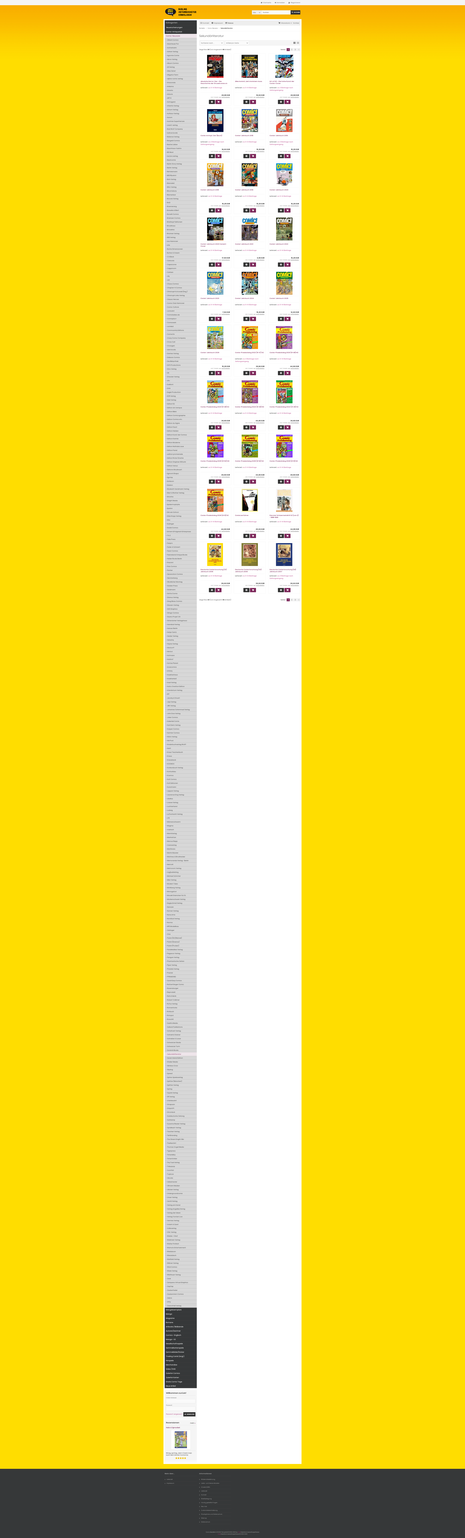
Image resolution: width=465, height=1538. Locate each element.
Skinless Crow (172, 1066)
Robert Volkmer (173, 1000)
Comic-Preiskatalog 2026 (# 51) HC (284, 461)
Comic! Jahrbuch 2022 (279, 244)
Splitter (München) (174, 1081)
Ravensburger (172, 988)
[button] (257, 12)
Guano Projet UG (173, 617)
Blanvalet (171, 183)
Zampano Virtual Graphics (177, 1282)
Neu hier (204, 1506)
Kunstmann (171, 787)
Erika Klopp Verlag (174, 516)
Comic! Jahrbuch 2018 (210, 190)
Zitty (169, 1302)
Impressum (218, 23)
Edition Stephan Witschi (176, 462)
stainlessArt (172, 1100)
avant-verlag (172, 125)
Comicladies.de (173, 315)
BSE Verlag (171, 237)
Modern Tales (172, 884)
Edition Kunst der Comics (177, 435)
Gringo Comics (173, 613)
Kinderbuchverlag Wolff (176, 744)
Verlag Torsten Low (174, 1217)
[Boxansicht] (294, 43)
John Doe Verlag (173, 713)
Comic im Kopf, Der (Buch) (211, 135)
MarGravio (171, 849)
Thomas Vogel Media (175, 1147)
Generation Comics (175, 574)
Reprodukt (171, 992)
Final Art (170, 562)
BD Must (170, 152)
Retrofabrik (171, 996)
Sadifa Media (172, 1023)
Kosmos (170, 775)
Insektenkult (172, 678)
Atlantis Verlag (173, 106)
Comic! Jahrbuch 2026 (210, 352)
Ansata (170, 90)
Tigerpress (171, 1151)
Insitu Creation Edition (176, 686)
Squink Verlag (172, 1093)
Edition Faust (172, 427)
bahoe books (172, 133)
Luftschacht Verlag (174, 814)
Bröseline (170, 229)
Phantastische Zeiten (175, 961)
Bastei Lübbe (172, 144)
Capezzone (171, 264)
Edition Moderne (173, 442)
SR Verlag (171, 1097)
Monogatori (172, 891)
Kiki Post (170, 740)
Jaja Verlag (171, 702)
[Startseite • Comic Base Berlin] (181, 12)
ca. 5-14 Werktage (215, 88)
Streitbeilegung (206, 1499)
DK (168, 373)
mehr (192, 1423)
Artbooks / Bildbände (174, 1326)
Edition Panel (172, 450)
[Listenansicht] (298, 43)
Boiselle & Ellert (173, 210)
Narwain (170, 907)
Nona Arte (171, 915)
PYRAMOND (171, 977)
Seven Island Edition (175, 1058)
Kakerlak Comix (173, 721)
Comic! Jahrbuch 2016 (279, 135)
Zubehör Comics (173, 1373)
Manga (169, 1314)
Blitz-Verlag (171, 187)
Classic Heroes (173, 299)
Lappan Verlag (173, 791)
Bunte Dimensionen (175, 249)
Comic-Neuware (173, 36)
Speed (169, 1073)
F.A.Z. (169, 535)
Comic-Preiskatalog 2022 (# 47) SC (249, 352)
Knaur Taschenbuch (175, 752)
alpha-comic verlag (175, 79)
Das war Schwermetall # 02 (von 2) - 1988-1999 (284, 516)
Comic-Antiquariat (174, 31)
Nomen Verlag (173, 911)
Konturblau (171, 771)
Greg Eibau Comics (174, 601)
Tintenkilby (171, 1155)
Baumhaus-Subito (174, 148)
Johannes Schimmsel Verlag (178, 709)
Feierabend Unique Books (177, 555)
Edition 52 (171, 404)
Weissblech (171, 1255)
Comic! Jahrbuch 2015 (244, 135)
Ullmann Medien (173, 1186)
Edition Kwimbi (172, 439)
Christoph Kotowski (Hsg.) (177, 291)
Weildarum (171, 1251)
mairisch (170, 829)
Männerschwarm (174, 822)
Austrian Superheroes (176, 121)
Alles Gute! (171, 71)
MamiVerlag (172, 833)
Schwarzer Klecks (174, 1042)
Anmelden (189, 1414)
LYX (168, 818)
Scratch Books (172, 1050)
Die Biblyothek (172, 361)
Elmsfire (170, 497)
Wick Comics (172, 1267)
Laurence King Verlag (175, 795)
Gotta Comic (172, 593)
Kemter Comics (173, 733)
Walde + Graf (172, 1236)
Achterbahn (172, 48)
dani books (171, 349)
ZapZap (170, 1286)
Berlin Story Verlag (174, 164)
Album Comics (173, 63)
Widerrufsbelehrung (208, 1479)
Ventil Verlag (172, 1201)
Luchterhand (172, 806)
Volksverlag (171, 1228)
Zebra (169, 1298)
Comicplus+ (172, 319)
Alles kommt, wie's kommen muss (248, 81)
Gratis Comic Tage (174, 1382)
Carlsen (170, 272)
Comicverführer (242, 515)
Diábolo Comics (173, 357)
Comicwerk (171, 322)
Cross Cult (171, 342)
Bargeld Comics (173, 140)
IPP (168, 694)
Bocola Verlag (172, 199)
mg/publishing (172, 872)
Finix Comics (172, 566)
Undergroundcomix (175, 1193)
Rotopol (170, 1015)
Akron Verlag (172, 59)
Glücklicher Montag (174, 582)
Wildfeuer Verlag (174, 1275)
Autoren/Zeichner (173, 1331)
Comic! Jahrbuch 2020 (279, 190)
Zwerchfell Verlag (174, 1306)
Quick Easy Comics (174, 980)
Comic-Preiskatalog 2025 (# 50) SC (249, 461)
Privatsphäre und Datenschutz (211, 1514)
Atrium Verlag (172, 110)
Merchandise (171, 1365)
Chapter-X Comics (174, 288)
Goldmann (171, 589)
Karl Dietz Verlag (173, 725)
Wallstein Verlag (173, 1240)
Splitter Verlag (173, 1085)
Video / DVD (171, 1369)
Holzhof (170, 659)
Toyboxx (170, 1174)
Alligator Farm (172, 75)
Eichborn (170, 481)
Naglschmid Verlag (174, 903)
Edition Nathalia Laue (175, 446)
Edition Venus (172, 466)
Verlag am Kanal (173, 1205)
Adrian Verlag (172, 51)
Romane (169, 1322)
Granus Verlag (172, 597)
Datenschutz (205, 1522)
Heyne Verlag (172, 644)
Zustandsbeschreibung (209, 1510)
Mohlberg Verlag (173, 888)
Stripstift (170, 1108)
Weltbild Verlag (173, 1259)
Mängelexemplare (174, 1310)
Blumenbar (171, 195)
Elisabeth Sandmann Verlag (178, 489)
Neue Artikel (171, 1386)
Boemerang (172, 206)
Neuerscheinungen (174, 27)
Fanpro (170, 543)
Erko (168, 520)
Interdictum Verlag (174, 690)
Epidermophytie (173, 504)
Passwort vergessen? (174, 1414)
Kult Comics (172, 779)
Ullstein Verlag (173, 1189)
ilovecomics (172, 667)
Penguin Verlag (173, 957)
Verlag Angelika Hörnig (176, 1209)
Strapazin (171, 1104)
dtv (168, 380)
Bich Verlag (171, 179)
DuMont (170, 384)
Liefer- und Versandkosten (210, 1483)
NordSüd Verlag (173, 918)
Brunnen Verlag (173, 233)
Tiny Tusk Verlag (173, 1162)
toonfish (170, 1170)
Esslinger (170, 524)
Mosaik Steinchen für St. (176, 895)
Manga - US (171, 1339)
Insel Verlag (171, 682)
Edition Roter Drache (175, 458)
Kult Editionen (172, 783)
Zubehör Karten (172, 1377)
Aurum (169, 117)
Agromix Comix (173, 55)
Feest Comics (172, 551)
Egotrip (170, 477)
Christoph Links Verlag (176, 295)
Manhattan (171, 837)
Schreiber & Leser (174, 1038)
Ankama (170, 86)
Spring (169, 1089)
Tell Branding (172, 1135)
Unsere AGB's (205, 1487)
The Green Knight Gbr (175, 1139)
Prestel (170, 973)
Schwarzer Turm (173, 1046)
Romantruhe (172, 1008)
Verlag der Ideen (174, 1213)
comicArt (170, 311)
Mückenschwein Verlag (176, 899)
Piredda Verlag (173, 969)
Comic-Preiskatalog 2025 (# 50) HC (215, 461)
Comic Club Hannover (175, 303)
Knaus (169, 756)
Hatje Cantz (172, 632)
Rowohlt (170, 1019)
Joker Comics (172, 717)
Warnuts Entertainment (176, 1247)
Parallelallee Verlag (175, 949)
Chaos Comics (173, 284)
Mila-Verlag (171, 880)
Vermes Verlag (173, 1220)
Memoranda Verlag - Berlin (178, 860)
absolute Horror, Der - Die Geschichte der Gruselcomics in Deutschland (214, 83)
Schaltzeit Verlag (174, 1031)
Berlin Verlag (172, 168)
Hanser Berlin (172, 628)
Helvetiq (170, 640)
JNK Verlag (171, 706)
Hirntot (170, 651)
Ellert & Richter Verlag (175, 493)
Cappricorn (171, 268)
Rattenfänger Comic (175, 984)
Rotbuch (170, 1011)
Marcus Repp (172, 841)
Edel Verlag (171, 400)
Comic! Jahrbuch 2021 (244, 244)
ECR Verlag (171, 396)
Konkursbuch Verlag (175, 768)
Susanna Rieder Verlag (176, 1124)
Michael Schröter (174, 876)
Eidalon (170, 485)
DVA (168, 388)
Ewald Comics (172, 528)
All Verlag (171, 67)
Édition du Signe (173, 423)
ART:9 (169, 98)
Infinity (169, 671)
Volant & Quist (172, 1224)
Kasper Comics (173, 729)
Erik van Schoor (173, 512)
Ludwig (170, 810)
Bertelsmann (172, 171)
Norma (170, 922)
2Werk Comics (172, 40)
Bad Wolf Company (175, 129)
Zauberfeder (172, 1290)
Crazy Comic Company (176, 338)
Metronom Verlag (174, 868)
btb (168, 245)
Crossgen (171, 346)
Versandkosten (225, 97)
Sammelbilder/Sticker (175, 1352)
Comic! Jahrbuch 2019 (244, 190)
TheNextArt (171, 1143)
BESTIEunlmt (171, 175)
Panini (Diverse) (173, 942)
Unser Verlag (172, 1197)
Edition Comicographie (176, 415)
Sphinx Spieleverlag (175, 1077)
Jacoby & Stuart (173, 698)
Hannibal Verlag (173, 624)
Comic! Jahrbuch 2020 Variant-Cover (214, 245)
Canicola (170, 260)
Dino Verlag (171, 369)
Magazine (170, 1318)
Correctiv (171, 334)
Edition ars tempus (174, 408)
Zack (169, 1278)
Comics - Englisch (173, 1335)
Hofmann (171, 655)
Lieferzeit (170, 1479)
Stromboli (171, 1112)
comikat (170, 326)
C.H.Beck (170, 257)
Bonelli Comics (173, 214)
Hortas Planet (172, 663)
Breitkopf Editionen (174, 222)
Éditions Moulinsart (174, 469)
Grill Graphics (172, 609)
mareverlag (172, 845)
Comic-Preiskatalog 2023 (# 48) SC (215, 407)
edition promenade (175, 454)
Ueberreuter (172, 1182)
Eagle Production (174, 392)
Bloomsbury (172, 191)
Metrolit (170, 864)
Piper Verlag (172, 965)
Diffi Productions (174, 365)
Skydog (170, 1069)
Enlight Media (172, 500)
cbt (168, 280)
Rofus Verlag (172, 1004)
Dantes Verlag (173, 353)
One (168, 934)
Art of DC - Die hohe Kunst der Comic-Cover (282, 82)
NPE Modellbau (173, 926)
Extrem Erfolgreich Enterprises (179, 531)
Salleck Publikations (175, 1027)
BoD (168, 202)
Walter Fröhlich (173, 1244)
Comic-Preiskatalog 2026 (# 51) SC (215, 515)
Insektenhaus (172, 675)
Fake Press (171, 539)
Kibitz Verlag (172, 737)
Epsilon (170, 508)
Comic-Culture (173, 307)
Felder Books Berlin (174, 559)
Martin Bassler (172, 853)
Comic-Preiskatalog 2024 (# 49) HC (249, 407)
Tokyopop (171, 1166)
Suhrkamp (171, 1120)
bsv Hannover (172, 241)
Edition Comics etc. (174, 419)
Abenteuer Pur (173, 44)
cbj (168, 276)
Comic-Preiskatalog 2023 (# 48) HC (284, 352)
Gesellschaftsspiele (174, 1343)
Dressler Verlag (173, 377)
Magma (170, 826)
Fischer (170, 570)
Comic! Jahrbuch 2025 (279, 298)
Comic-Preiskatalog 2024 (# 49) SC (284, 407)
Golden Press (172, 586)
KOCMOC (170, 764)
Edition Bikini (172, 411)
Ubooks (170, 1178)
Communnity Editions (175, 330)
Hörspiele (170, 1360)
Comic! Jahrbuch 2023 (210, 298)
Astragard (171, 102)
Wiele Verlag (172, 1271)
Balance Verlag (173, 137)
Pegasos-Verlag (173, 953)
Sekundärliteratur (174, 1054)
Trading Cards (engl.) (175, 1356)
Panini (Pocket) (173, 946)
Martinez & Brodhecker (176, 857)
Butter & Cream (173, 253)
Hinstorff (170, 648)
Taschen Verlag (173, 1131)
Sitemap (204, 1518)
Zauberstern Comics (175, 1294)
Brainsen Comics (173, 218)
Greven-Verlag (173, 605)
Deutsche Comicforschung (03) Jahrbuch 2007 (283, 570)
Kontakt (206, 23)
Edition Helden (172, 431)
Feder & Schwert (173, 547)
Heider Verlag (172, 636)
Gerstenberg (172, 578)
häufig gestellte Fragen (209, 1503)
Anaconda (171, 82)
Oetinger (170, 930)
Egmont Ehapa (173, 473)
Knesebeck (171, 760)
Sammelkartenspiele (175, 1348)
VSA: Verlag (171, 1232)
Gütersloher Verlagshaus (177, 620)
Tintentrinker (172, 1158)
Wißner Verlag (172, 1263)
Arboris (170, 94)
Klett (169, 748)
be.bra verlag (172, 156)
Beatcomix (171, 160)
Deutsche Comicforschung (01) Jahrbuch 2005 (214, 570)
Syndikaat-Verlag (174, 1127)
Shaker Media (172, 1062)
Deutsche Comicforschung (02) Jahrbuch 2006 (248, 570)
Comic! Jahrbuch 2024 (244, 298)
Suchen (295, 12)
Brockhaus (171, 226)
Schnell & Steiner (173, 1035)
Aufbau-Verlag (173, 113)
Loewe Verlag (172, 802)
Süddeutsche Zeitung (175, 1116)
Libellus (170, 798)
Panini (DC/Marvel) (174, 938)
